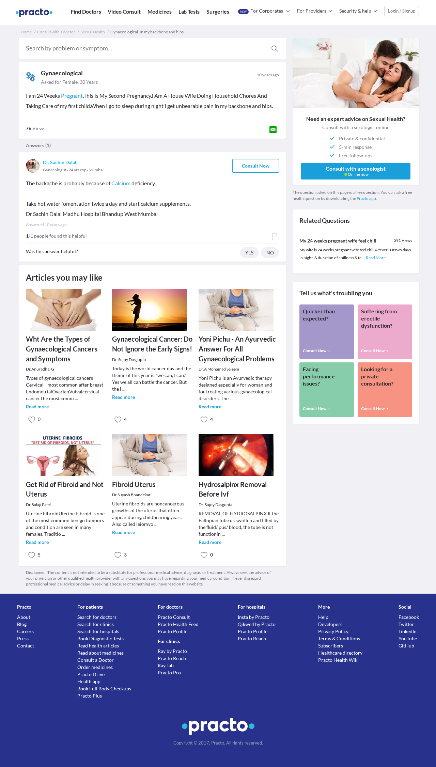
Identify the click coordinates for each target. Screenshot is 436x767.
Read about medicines (100, 653)
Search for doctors (96, 617)
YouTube (408, 638)
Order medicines (95, 667)
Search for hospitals (98, 631)
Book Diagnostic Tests (100, 638)
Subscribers (330, 645)
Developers (330, 624)
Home (26, 31)
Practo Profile (172, 631)
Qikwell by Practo (257, 624)
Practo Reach (172, 658)
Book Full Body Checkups (104, 688)
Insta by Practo (253, 617)
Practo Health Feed (178, 624)
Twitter (406, 624)
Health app (88, 681)
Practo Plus (89, 696)
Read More (376, 257)
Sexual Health (93, 31)
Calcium (120, 183)
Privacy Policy (333, 631)
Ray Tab (166, 665)
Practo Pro (169, 672)
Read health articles (98, 645)
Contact (25, 645)
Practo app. (367, 198)
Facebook (409, 617)
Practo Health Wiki (338, 660)
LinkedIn (408, 631)
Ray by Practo (172, 651)
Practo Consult (174, 617)
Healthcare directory (340, 653)
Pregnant (72, 95)
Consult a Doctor (95, 660)
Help (323, 617)
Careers (25, 631)
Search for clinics (95, 624)
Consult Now (255, 166)
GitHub (406, 645)
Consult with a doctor (56, 31)
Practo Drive (91, 674)
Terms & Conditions (339, 638)
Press (23, 638)
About (23, 617)
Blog (22, 624)
